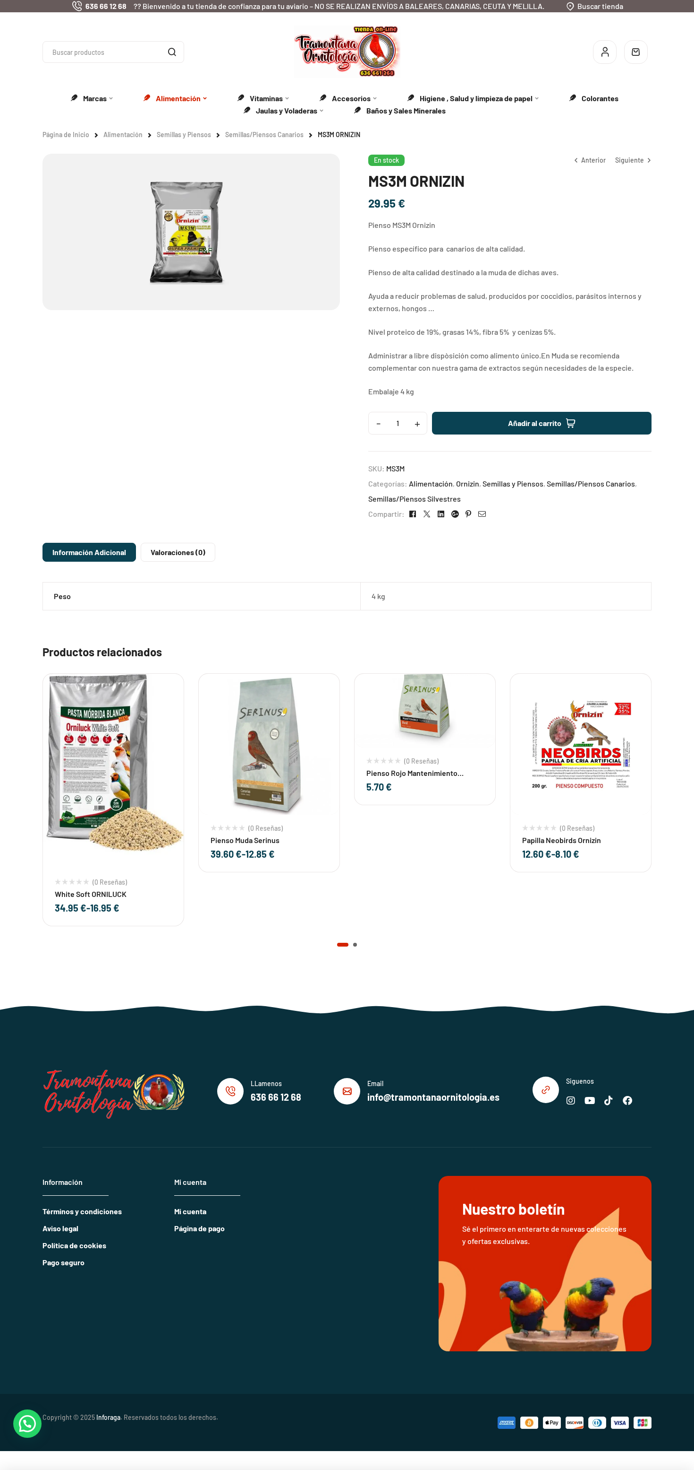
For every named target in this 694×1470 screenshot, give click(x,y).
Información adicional (89, 552)
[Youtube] (589, 1100)
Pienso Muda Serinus (245, 839)
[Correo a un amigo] (482, 514)
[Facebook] (627, 1100)
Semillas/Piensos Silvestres (414, 498)
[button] (342, 945)
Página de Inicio (65, 134)
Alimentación (123, 134)
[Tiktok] (608, 1100)
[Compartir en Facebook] (412, 514)
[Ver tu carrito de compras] (636, 52)
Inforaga (108, 1417)
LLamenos (266, 1083)
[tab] (89, 552)
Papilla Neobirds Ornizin (561, 839)
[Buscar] (172, 52)
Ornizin (467, 483)
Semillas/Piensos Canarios (264, 134)
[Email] (347, 1091)
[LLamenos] (230, 1091)
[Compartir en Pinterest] (468, 514)
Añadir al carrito (534, 422)
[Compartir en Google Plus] (454, 514)
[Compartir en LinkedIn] (441, 514)
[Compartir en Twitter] (427, 514)
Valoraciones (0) (178, 552)
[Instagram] (571, 1100)
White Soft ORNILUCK (91, 893)
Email (375, 1083)
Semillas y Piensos (184, 134)
